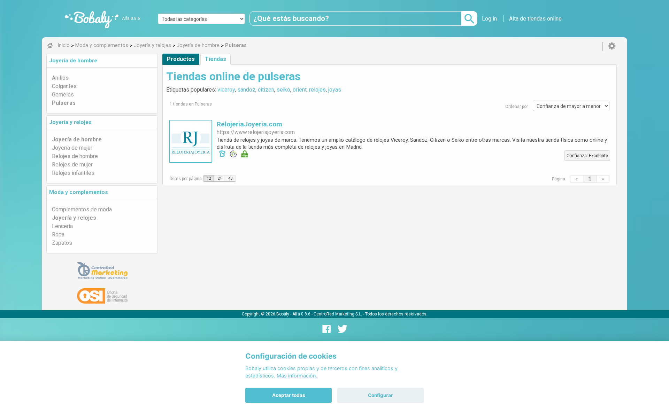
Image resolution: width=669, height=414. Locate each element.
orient (300, 89)
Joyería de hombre (73, 60)
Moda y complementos (78, 192)
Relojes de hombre (75, 156)
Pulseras (64, 103)
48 (230, 178)
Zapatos (62, 243)
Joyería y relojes (70, 122)
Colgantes (64, 86)
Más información (296, 375)
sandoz (246, 89)
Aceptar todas (288, 395)
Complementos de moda (82, 209)
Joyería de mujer (72, 147)
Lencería (62, 226)
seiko (283, 89)
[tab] (102, 60)
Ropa (58, 234)
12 (209, 178)
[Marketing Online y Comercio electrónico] (102, 271)
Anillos (60, 78)
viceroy (226, 89)
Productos (181, 59)
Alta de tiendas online (535, 18)
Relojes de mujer (72, 164)
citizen (266, 89)
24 (219, 178)
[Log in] (612, 46)
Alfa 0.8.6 (131, 18)
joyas (334, 89)
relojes (317, 89)
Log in (489, 18)
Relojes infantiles (73, 173)
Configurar (380, 395)
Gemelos (63, 94)
